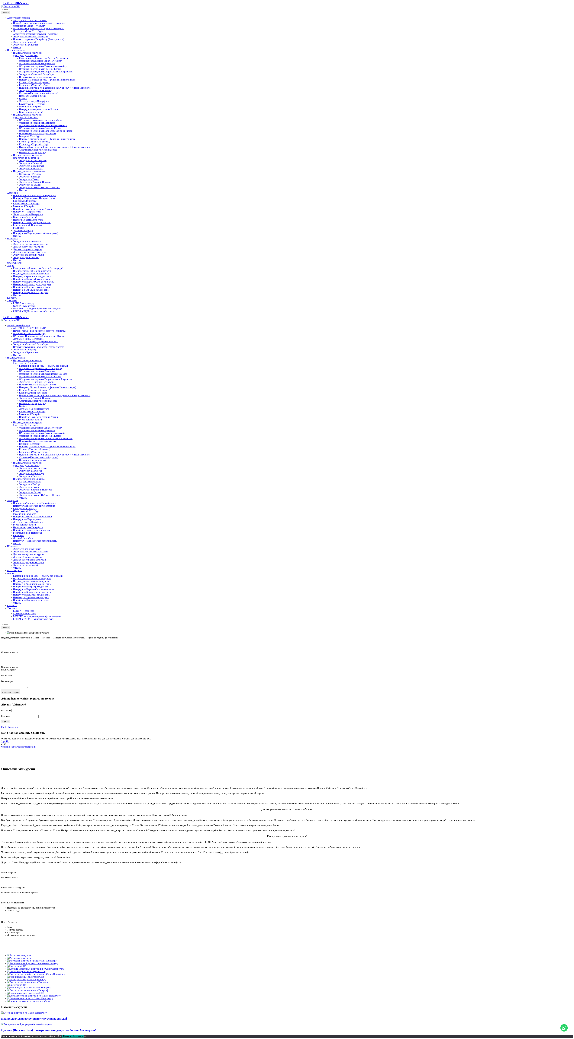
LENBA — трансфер (23, 303)
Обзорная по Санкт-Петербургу (29, 26)
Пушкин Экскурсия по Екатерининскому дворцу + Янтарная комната (54, 87)
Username (6, 710)
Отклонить (78, 1036)
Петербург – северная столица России (38, 109)
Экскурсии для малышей (26, 257)
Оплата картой (14, 263)
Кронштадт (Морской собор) (33, 85)
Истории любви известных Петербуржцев (34, 195)
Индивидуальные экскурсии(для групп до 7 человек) (27, 54)
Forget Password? (9, 727)
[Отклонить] (85, 1036)
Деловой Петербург (23, 230)
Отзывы (17, 47)
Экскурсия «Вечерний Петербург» (30, 36)
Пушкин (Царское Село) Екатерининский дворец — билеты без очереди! (48, 1030)
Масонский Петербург (30, 106)
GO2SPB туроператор (24, 306)
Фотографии (29, 746)
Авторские (12, 193)
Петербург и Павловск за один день (31, 287)
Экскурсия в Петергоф (24, 42)
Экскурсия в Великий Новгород (35, 90)
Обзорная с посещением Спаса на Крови (40, 69)
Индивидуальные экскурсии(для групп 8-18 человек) (27, 116)
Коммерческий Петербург (32, 104)
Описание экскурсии (12, 746)
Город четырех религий (31, 112)
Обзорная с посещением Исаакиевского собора (43, 66)
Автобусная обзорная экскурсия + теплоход (35, 34)
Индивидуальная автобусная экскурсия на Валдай (34, 1018)
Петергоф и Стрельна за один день (31, 289)
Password (5, 716)
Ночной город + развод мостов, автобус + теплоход (39, 23)
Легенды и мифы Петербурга (34, 101)
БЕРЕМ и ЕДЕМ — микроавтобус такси (33, 311)
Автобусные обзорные (18, 17)
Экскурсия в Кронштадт (25, 44)
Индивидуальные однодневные (29, 171)
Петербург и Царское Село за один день (33, 281)
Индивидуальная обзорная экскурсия (32, 271)
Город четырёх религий (25, 217)
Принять (67, 1036)
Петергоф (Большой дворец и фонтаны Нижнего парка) (47, 79)
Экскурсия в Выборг (29, 176)
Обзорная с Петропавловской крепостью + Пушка (38, 28)
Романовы (18, 228)
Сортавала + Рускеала (30, 174)
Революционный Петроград (27, 225)
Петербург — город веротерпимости (32, 222)
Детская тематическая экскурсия (29, 252)
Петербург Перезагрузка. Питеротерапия (34, 198)
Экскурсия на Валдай (30, 184)
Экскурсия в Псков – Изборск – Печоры (39, 187)
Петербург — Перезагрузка (27, 211)
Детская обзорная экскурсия (27, 249)
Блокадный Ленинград (24, 201)
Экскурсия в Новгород (30, 168)
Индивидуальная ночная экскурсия (31, 273)
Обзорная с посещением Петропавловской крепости (45, 71)
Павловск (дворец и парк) (32, 96)
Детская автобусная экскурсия (28, 246)
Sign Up (5, 741)
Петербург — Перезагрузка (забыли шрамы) (35, 233)
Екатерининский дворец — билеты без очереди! (38, 268)
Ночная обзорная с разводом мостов (37, 77)
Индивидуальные (16, 50)
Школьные (12, 238)
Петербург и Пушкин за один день (30, 292)
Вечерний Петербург (30, 136)
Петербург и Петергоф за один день (31, 279)
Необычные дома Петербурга (28, 219)
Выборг (23, 98)
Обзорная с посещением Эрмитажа (37, 63)
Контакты (12, 298)
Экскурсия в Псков (29, 179)
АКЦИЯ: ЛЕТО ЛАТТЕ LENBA (30, 20)
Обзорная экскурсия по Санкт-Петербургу (40, 61)
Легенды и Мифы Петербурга (28, 31)
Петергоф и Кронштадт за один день (32, 276)
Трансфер (12, 300)
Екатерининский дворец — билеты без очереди (43, 58)
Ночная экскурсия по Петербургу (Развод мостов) (38, 39)
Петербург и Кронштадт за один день (32, 284)
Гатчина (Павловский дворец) (34, 82)
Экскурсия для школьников (27, 241)
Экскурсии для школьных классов (30, 244)
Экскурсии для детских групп (28, 254)
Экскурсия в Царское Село (32, 160)
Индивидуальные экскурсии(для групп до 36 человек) (27, 156)
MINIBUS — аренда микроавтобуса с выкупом (37, 308)
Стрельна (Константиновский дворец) (38, 93)
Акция (10, 265)
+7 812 (16, 3)
